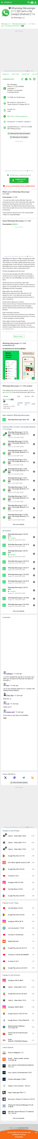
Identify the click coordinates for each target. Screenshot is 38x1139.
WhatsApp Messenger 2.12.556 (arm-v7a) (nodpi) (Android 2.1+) (18, 515)
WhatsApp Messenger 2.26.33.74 (18, 544)
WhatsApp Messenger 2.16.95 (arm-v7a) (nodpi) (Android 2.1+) (18, 451)
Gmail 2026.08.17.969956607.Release (17, 1040)
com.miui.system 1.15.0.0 (16, 928)
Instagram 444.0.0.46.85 (15, 1007)
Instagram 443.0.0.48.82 (15, 980)
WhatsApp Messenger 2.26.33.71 (18, 568)
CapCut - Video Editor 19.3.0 (17, 987)
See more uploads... (19, 524)
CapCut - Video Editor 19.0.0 (17, 849)
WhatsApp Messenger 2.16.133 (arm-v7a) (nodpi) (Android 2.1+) (18, 433)
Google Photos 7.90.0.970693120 (18, 1020)
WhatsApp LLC (19, 18)
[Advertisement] (19, 51)
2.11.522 (31, 24)
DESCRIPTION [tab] (25, 74)
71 (15, 88)
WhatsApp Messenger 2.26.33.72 (18, 561)
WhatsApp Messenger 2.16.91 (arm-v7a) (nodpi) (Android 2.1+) (18, 460)
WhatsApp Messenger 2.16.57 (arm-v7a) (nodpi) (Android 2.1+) (18, 479)
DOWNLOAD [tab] (5, 74)
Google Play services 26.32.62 (17, 994)
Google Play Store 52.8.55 (16, 896)
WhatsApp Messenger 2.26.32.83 (18, 574)
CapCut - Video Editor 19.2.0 (17, 1000)
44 (16, 121)
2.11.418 (14, 197)
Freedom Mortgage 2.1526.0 (17, 1079)
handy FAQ (8, 392)
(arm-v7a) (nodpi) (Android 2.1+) (11, 26)
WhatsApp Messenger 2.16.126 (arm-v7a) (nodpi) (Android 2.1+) (18, 442)
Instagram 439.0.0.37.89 (15, 882)
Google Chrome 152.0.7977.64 (17, 1014)
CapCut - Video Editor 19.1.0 (17, 842)
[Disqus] (19, 694)
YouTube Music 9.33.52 (15, 889)
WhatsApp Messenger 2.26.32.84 (18, 598)
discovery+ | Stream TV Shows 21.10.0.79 (21, 1099)
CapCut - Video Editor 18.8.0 (17, 836)
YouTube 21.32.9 (13, 961)
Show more (18, 336)
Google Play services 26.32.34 (17, 968)
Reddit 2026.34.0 (13, 941)
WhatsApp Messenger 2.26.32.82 (18, 604)
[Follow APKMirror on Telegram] (23, 778)
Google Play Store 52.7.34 (16, 856)
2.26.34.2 (14, 224)
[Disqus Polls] (19, 644)
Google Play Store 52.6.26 (16, 869)
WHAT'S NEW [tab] (15, 74)
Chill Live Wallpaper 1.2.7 (15, 1052)
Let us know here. (23, 1128)
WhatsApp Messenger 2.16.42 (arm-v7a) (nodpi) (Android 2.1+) (18, 488)
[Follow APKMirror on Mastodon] (14, 778)
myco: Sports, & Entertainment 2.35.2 (20, 1072)
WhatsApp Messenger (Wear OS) (18, 420)
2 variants (13, 538)
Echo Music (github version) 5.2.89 (19, 862)
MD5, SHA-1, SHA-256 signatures (17, 116)
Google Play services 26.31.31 (17, 948)
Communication (8, 79)
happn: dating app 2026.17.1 (17, 1092)
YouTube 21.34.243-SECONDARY (18, 955)
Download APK (20, 180)
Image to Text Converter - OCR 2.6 (19, 1086)
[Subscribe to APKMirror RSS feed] (32, 778)
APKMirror (8, 2)
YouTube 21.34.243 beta (15, 935)
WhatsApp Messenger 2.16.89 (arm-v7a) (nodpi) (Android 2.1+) (18, 469)
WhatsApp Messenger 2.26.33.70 (18, 581)
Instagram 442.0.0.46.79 (15, 921)
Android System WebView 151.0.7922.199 (16, 1027)
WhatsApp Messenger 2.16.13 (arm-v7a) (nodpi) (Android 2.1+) (18, 506)
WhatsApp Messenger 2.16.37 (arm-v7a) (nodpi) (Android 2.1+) (18, 497)
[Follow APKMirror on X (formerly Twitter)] (5, 778)
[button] (22, 79)
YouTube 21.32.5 (13, 876)
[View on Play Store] (26, 79)
